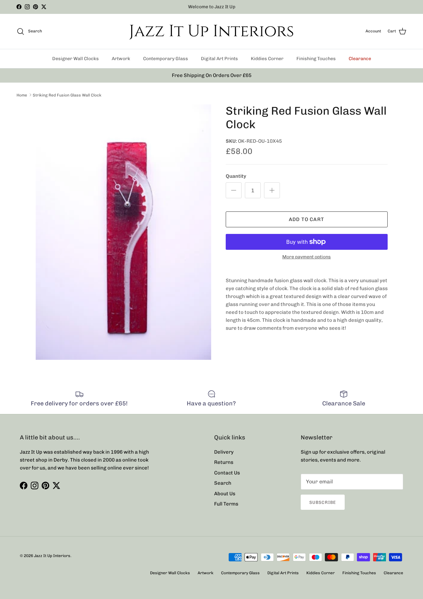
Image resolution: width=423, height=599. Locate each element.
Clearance (360, 58)
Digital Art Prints (219, 58)
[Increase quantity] (272, 190)
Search (222, 483)
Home (22, 95)
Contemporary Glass (165, 58)
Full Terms (226, 504)
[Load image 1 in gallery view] (123, 232)
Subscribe (322, 502)
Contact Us (227, 473)
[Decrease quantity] (234, 190)
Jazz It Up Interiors (52, 555)
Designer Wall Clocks (75, 58)
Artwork (121, 58)
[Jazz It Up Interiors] (211, 31)
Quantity (236, 176)
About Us (224, 494)
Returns (223, 462)
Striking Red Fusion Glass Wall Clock (67, 95)
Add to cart (306, 219)
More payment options (306, 257)
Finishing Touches (316, 58)
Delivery (224, 452)
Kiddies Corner (267, 58)
